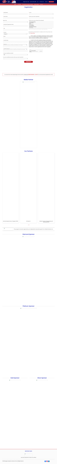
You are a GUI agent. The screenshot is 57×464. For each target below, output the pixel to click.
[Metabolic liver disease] (41, 26)
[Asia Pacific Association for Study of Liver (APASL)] (28, 455)
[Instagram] (47, 461)
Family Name (5, 12)
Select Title (5, 20)
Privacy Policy (32, 33)
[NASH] (41, 23)
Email (4, 36)
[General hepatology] (41, 21)
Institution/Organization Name (8, 24)
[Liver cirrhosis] (41, 24)
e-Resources (26, 74)
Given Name (5, 16)
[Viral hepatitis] (41, 22)
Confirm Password (6, 48)
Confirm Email (5, 40)
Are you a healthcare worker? (8, 53)
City (4, 28)
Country (4, 32)
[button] (48, 2)
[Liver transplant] (41, 25)
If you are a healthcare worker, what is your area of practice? (13, 57)
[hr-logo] (28, 114)
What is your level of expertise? (34, 16)
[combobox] (15, 34)
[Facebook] (45, 461)
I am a (30, 12)
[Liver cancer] (41, 27)
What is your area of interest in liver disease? (36, 20)
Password (5, 44)
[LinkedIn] (48, 461)
